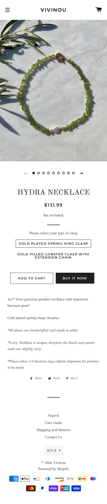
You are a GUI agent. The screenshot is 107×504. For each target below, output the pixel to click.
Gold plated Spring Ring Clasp (53, 243)
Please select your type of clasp (53, 233)
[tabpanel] (53, 90)
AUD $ (51, 450)
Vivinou (54, 10)
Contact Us (53, 437)
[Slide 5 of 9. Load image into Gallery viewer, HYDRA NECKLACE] (53, 173)
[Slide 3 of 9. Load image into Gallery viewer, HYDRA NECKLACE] (43, 173)
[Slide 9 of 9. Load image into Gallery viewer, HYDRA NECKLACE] (73, 173)
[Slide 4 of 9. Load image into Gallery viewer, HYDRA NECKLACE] (48, 173)
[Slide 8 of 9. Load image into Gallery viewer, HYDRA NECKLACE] (68, 173)
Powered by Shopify (53, 469)
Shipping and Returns (53, 430)
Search (53, 415)
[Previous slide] (25, 173)
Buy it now (75, 278)
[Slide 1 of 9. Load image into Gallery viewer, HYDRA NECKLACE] (33, 173)
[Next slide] (81, 173)
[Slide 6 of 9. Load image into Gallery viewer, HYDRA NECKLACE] (58, 173)
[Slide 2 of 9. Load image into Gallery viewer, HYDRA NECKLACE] (38, 173)
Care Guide (53, 422)
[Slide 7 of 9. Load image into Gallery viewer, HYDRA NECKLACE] (63, 173)
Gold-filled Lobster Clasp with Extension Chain (53, 255)
